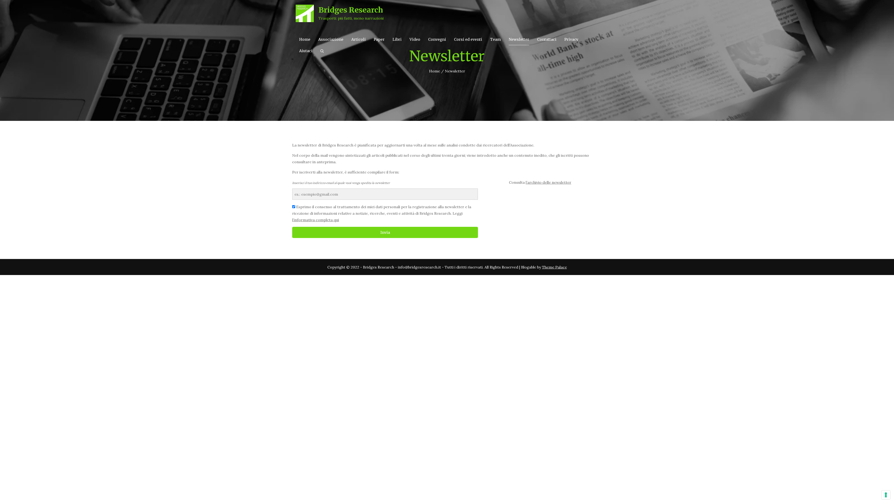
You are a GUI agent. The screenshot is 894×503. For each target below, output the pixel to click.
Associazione (330, 39)
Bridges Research (350, 10)
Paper (379, 39)
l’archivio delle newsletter (548, 182)
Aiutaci (305, 50)
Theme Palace (554, 267)
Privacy (571, 39)
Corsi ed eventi (468, 39)
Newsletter (519, 39)
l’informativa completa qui (315, 220)
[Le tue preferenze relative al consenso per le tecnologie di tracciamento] (885, 494)
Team (495, 39)
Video (415, 39)
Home (304, 39)
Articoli (358, 39)
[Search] (322, 50)
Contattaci (546, 39)
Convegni (437, 39)
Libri (397, 39)
